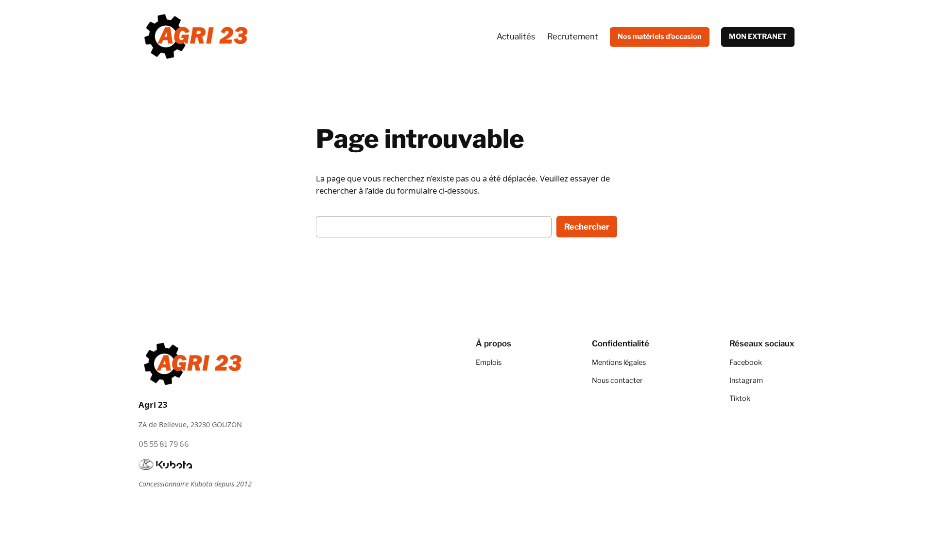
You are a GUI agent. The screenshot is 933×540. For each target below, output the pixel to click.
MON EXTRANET (758, 36)
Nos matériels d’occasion (660, 36)
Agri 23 (153, 404)
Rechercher (586, 227)
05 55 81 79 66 (163, 444)
